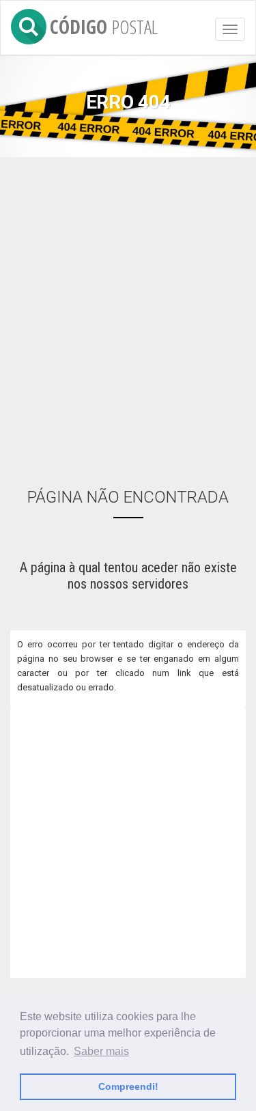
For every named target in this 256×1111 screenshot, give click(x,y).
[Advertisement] (128, 313)
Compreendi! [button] (128, 1086)
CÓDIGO (104, 24)
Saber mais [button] (101, 1051)
